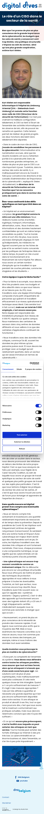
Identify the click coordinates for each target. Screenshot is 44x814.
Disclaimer (6, 803)
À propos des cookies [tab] (33, 369)
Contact (5, 797)
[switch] (38, 412)
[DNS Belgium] (22, 790)
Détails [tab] (19, 369)
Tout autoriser (22, 435)
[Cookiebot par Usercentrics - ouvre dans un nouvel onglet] (32, 363)
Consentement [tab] (7, 369)
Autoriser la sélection (22, 442)
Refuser (22, 449)
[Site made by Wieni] (7, 809)
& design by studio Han (20, 809)
